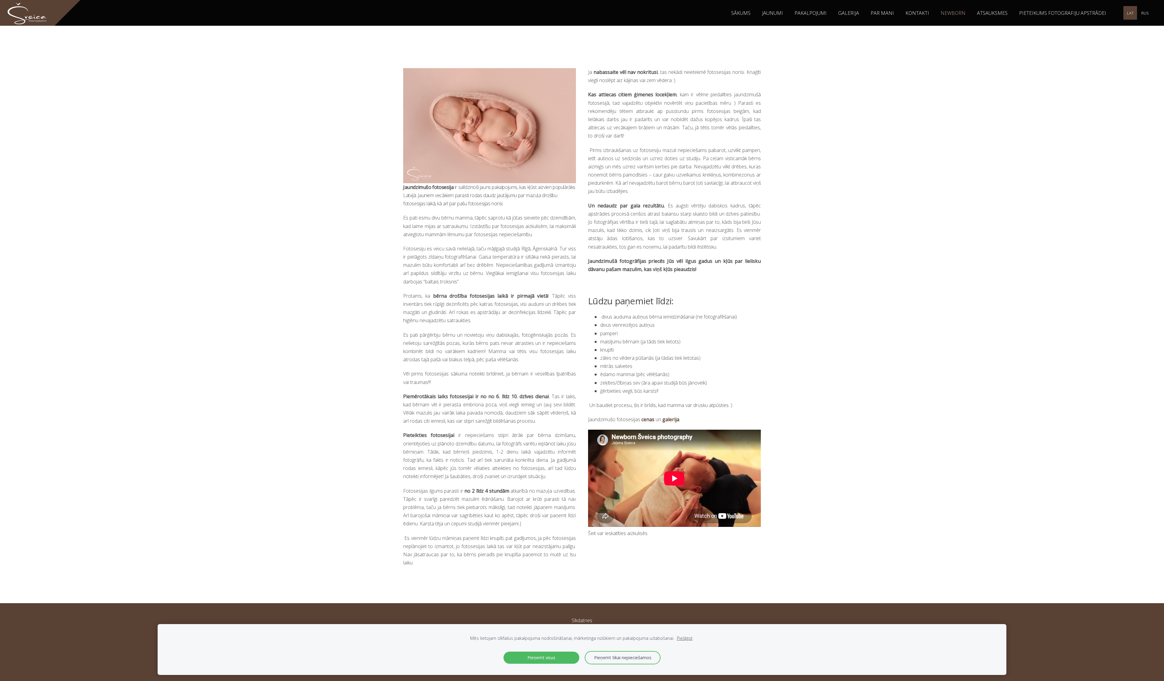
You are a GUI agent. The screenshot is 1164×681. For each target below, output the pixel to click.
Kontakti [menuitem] (917, 13)
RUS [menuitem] (1145, 13)
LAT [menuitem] (1130, 13)
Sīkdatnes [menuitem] (582, 620)
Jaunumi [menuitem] (772, 13)
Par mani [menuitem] (882, 13)
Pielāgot (685, 638)
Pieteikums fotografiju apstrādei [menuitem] (1062, 13)
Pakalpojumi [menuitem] (810, 13)
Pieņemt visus (541, 657)
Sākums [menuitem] (741, 13)
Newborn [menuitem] (953, 13)
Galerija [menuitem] (848, 13)
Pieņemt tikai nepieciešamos (622, 657)
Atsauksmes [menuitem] (992, 13)
